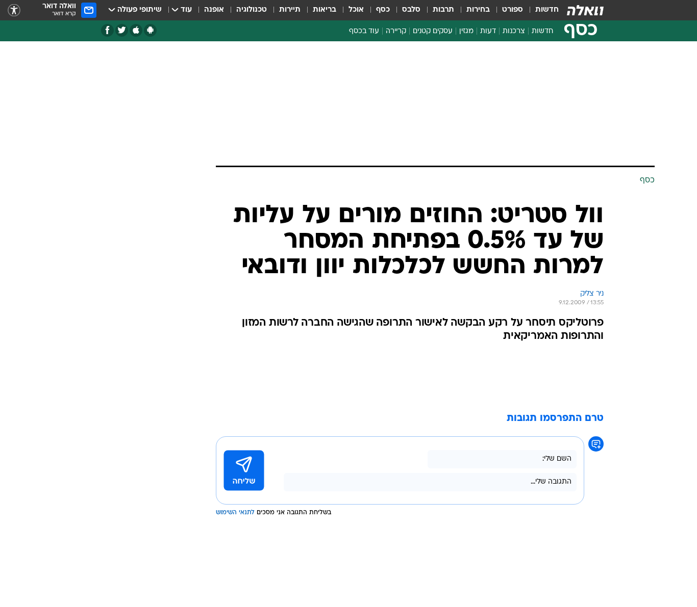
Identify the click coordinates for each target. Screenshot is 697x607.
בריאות (324, 10)
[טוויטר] (121, 30)
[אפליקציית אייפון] (136, 30)
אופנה (214, 10)
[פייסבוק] (107, 30)
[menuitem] (541, 10)
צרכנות (514, 31)
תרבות (443, 10)
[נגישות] (14, 10)
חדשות (547, 10)
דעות (488, 31)
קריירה (396, 31)
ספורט (512, 10)
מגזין (466, 31)
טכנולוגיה (251, 10)
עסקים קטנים (433, 31)
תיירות (290, 10)
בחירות (478, 10)
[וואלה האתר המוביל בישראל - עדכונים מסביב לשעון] (585, 10)
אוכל (356, 10)
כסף (383, 10)
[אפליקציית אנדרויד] (150, 30)
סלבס (411, 10)
